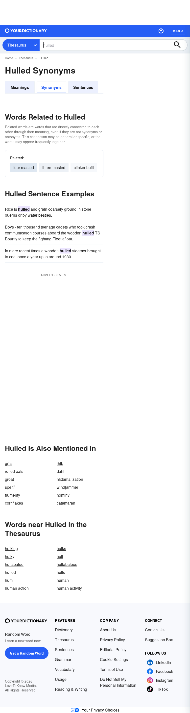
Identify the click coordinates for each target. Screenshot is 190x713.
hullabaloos (67, 564)
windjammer (67, 487)
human (63, 580)
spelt (10, 487)
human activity (69, 588)
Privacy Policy (112, 639)
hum (9, 580)
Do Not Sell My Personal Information (118, 682)
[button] (161, 30)
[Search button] (179, 45)
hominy (63, 495)
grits (8, 463)
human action (17, 588)
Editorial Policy (113, 649)
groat (9, 479)
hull (60, 556)
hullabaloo (14, 564)
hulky (9, 556)
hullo (61, 572)
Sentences (83, 87)
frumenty (12, 495)
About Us (108, 630)
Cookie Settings (114, 659)
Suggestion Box (159, 639)
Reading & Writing (71, 689)
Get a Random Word (27, 653)
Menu (178, 30)
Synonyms (51, 87)
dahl (60, 471)
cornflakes (14, 503)
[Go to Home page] (26, 30)
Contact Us (155, 630)
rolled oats (14, 471)
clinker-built (84, 167)
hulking (11, 548)
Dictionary (64, 630)
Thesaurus (16, 45)
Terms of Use (111, 669)
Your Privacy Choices (100, 710)
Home (9, 58)
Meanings (20, 87)
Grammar (63, 659)
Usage (61, 679)
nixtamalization (70, 479)
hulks (61, 548)
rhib (60, 463)
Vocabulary (65, 669)
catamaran (66, 503)
